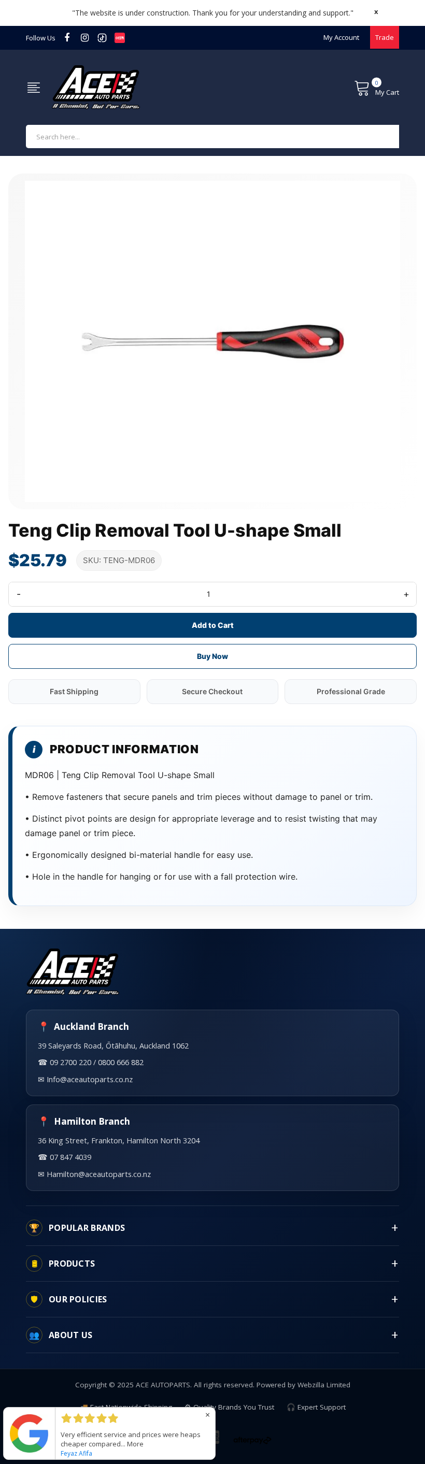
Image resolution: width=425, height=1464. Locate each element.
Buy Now (212, 656)
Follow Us (40, 37)
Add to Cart (213, 625)
